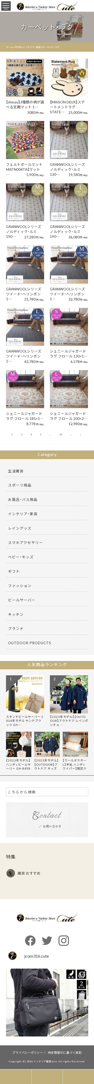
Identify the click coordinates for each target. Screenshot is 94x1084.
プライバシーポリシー (27, 1052)
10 (61, 434)
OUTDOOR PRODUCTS (29, 642)
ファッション (20, 585)
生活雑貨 (16, 470)
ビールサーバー (22, 599)
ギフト (14, 571)
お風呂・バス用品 (23, 499)
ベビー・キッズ (21, 556)
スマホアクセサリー (25, 542)
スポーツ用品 (20, 485)
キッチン (16, 614)
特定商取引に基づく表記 (65, 1052)
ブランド (16, 628)
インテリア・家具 (23, 513)
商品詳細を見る (24, 70)
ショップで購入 (24, 85)
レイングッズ (20, 528)
